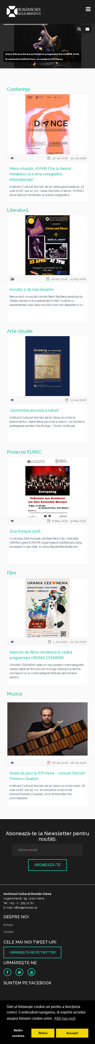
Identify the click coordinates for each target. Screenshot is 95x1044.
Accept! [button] (72, 1033)
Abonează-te (47, 865)
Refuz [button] (43, 1033)
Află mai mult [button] (64, 1018)
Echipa (8, 925)
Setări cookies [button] (18, 1033)
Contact (8, 931)
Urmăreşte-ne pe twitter (32, 952)
